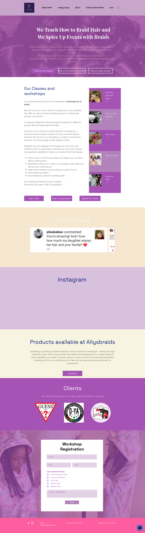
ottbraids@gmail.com (48, 525)
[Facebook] (28, 523)
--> (106, 137)
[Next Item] (111, 240)
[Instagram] (32, 523)
